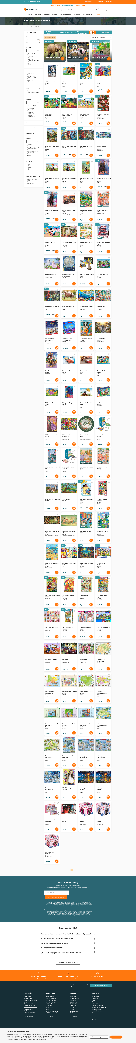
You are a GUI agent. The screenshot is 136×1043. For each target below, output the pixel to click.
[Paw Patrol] (52, 367)
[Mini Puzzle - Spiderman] (69, 142)
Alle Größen (49, 1016)
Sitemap (94, 1002)
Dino (29, 63)
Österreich (90, 1)
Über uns (95, 1004)
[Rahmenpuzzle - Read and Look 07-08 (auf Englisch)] (69, 720)
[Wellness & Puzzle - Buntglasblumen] (69, 431)
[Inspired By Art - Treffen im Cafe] (86, 559)
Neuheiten (38, 14)
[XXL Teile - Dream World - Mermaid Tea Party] (69, 527)
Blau (29, 164)
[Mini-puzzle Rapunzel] (52, 399)
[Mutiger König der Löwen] (69, 559)
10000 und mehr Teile (52, 1013)
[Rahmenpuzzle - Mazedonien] (103, 656)
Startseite (26, 26)
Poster (29, 81)
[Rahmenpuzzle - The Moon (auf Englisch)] (69, 271)
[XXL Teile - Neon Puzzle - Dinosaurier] (52, 142)
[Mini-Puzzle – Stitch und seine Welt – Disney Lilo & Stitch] (103, 78)
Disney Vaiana (31, 152)
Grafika (72, 1013)
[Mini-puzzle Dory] (69, 399)
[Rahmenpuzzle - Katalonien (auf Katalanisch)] (52, 688)
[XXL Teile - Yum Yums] (52, 624)
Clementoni (30, 57)
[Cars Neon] (69, 656)
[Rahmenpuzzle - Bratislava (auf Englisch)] (86, 752)
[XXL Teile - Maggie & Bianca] (86, 624)
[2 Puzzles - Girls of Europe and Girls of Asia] (103, 495)
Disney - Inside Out (32, 150)
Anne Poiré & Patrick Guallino (32, 106)
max (39, 42)
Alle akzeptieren (116, 1037)
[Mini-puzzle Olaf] (52, 78)
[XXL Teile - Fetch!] (86, 592)
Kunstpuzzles (28, 998)
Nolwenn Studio (31, 116)
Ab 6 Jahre (30, 91)
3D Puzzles (27, 1011)
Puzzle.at (75, 902)
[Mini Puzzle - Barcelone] (86, 463)
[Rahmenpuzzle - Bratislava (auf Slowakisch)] (103, 752)
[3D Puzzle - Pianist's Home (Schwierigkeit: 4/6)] (52, 816)
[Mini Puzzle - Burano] (86, 527)
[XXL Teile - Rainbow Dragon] (69, 592)
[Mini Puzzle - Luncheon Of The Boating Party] (69, 206)
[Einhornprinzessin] (52, 271)
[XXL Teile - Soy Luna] (69, 784)
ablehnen (62, 1038)
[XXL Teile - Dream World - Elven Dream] (52, 527)
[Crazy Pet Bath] (103, 303)
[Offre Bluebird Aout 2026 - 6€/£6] (78, 32)
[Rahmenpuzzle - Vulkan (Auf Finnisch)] (103, 784)
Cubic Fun (30, 61)
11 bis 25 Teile (31, 73)
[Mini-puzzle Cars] (69, 367)
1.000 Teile (49, 1004)
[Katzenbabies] (86, 656)
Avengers (30, 144)
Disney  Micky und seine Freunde (33, 154)
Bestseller (47, 14)
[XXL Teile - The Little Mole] (103, 271)
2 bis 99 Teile (50, 996)
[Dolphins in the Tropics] (86, 303)
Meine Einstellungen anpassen (99, 1037)
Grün (29, 165)
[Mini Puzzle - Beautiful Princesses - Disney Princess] (52, 431)
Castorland (30, 56)
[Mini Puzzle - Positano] (86, 78)
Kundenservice (81, 914)
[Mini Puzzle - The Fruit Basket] (86, 239)
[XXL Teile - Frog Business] (52, 592)
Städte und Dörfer (29, 1005)
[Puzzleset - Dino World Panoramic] (103, 624)
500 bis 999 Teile (51, 1002)
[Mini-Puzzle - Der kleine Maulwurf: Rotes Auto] (86, 174)
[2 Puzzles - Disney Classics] (69, 624)
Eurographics (74, 1011)
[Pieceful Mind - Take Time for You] (69, 463)
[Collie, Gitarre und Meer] (86, 335)
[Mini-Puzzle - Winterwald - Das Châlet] (86, 431)
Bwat (29, 55)
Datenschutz (96, 998)
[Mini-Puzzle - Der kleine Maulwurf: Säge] (69, 174)
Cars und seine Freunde (33, 147)
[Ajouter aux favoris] (63, 42)
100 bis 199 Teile (51, 998)
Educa (29, 64)
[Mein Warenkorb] (110, 10)
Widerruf (94, 1013)
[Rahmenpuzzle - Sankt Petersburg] (69, 752)
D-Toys (72, 1007)
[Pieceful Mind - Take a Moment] (103, 431)
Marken (54, 14)
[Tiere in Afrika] (103, 335)
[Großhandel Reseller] (111, 2)
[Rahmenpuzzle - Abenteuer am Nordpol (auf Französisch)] (52, 784)
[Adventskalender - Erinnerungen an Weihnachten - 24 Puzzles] (52, 335)
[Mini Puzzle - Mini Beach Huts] (52, 559)
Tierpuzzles (27, 996)
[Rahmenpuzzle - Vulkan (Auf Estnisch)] (86, 784)
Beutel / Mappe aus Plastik (32, 180)
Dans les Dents (31, 109)
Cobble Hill (30, 59)
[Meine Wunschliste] (106, 10)
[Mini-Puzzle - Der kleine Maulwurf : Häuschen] (69, 78)
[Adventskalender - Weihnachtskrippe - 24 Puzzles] (69, 335)
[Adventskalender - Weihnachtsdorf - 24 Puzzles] (103, 142)
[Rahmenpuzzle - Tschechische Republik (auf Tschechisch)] (103, 688)
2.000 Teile (49, 1007)
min (27, 42)
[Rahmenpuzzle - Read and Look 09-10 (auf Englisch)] (86, 720)
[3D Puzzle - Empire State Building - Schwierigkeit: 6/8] (86, 271)
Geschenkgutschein (65, 14)
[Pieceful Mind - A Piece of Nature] (52, 463)
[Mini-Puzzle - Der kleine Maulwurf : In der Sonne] (86, 399)
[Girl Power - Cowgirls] (52, 656)
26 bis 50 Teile (31, 75)
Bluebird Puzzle (31, 53)
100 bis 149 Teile (32, 77)
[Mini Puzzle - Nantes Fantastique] (103, 527)
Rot (29, 168)
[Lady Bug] (69, 816)
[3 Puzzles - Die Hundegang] (103, 559)
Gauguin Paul (31, 111)
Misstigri (30, 115)
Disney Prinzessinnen (33, 151)
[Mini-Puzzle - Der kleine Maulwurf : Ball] (52, 174)
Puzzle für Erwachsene (33, 92)
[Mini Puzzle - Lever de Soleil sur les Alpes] (86, 206)
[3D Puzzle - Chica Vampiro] (86, 816)
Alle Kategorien (28, 1016)
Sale (98, 14)
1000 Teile (30, 80)
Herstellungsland (97, 1011)
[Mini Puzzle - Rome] (103, 463)
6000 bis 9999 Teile (52, 1011)
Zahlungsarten (96, 1009)
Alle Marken (73, 1016)
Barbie (29, 146)
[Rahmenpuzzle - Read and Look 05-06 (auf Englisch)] (52, 720)
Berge (25, 1002)
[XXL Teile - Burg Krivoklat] (52, 495)
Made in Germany (29, 1013)
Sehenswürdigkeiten (30, 1004)
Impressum (95, 996)
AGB (93, 1000)
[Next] (84, 870)
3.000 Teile (49, 1009)
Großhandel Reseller (103, 1)
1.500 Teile (49, 1005)
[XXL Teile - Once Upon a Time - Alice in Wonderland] (69, 239)
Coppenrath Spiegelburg (34, 60)
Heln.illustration (31, 113)
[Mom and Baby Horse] (69, 303)
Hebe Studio (31, 112)
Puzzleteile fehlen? (97, 1005)
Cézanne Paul (31, 108)
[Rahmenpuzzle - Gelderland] (52, 752)
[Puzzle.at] (31, 11)
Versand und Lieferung (99, 1007)
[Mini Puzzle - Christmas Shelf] (103, 110)
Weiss (29, 169)
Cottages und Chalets (30, 1000)
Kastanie (30, 167)
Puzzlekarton (31, 182)
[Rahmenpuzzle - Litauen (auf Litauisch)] (86, 688)
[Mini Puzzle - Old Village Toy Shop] (103, 239)
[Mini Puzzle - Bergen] (103, 206)
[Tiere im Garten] (69, 495)
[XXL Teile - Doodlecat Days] (103, 592)
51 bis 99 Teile (31, 76)
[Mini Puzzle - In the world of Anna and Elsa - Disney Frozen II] (103, 174)
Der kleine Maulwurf (32, 148)
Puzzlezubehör (28, 1009)
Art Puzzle (73, 996)
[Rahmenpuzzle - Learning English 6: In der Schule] (69, 688)
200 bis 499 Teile (32, 79)
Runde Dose (31, 183)
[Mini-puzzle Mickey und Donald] (103, 367)
